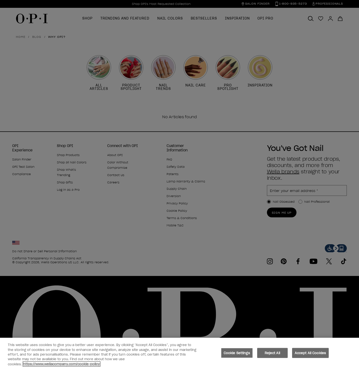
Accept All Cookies (310, 353)
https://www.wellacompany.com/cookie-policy (61, 364)
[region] (179, 353)
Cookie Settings (237, 353)
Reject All (272, 353)
